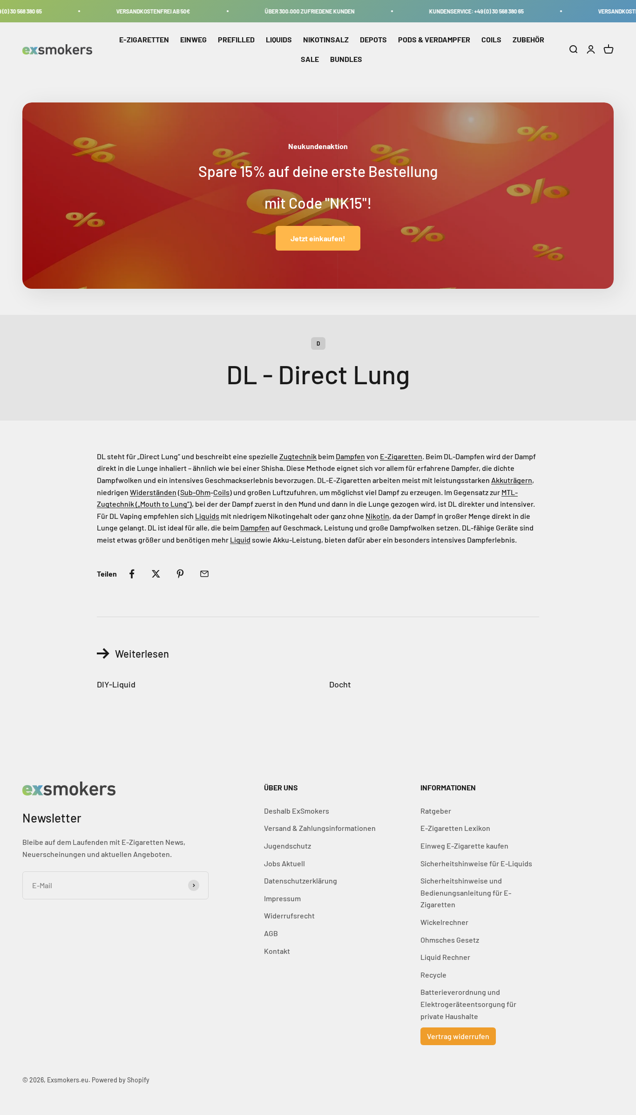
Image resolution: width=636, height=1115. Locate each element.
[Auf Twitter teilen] (156, 573)
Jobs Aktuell (284, 863)
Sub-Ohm (195, 492)
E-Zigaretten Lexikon (455, 827)
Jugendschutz (287, 845)
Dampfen (350, 456)
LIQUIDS (279, 39)
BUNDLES (346, 58)
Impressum (282, 898)
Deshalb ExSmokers (296, 810)
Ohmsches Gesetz (449, 939)
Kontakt (277, 950)
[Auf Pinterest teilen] (180, 573)
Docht (340, 684)
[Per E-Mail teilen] (204, 573)
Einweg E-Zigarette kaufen (464, 845)
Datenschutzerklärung (300, 880)
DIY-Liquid (116, 684)
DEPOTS (373, 39)
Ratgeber (435, 810)
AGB (271, 933)
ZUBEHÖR (528, 39)
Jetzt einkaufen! (318, 238)
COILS (491, 39)
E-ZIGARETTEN (144, 39)
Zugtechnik (298, 456)
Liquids (207, 515)
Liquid (240, 539)
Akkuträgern (511, 480)
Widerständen (153, 492)
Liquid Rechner (445, 956)
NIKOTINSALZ (326, 39)
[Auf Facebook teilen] (131, 573)
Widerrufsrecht (289, 915)
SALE (310, 58)
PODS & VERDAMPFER (434, 39)
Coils (221, 492)
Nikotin (377, 515)
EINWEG (193, 39)
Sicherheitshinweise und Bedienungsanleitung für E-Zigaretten (465, 892)
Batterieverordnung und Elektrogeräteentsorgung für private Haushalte (468, 1003)
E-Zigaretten (401, 456)
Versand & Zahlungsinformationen (320, 827)
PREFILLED (236, 39)
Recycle (433, 974)
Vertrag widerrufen (458, 1036)
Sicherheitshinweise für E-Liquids (476, 863)
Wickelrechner (444, 922)
